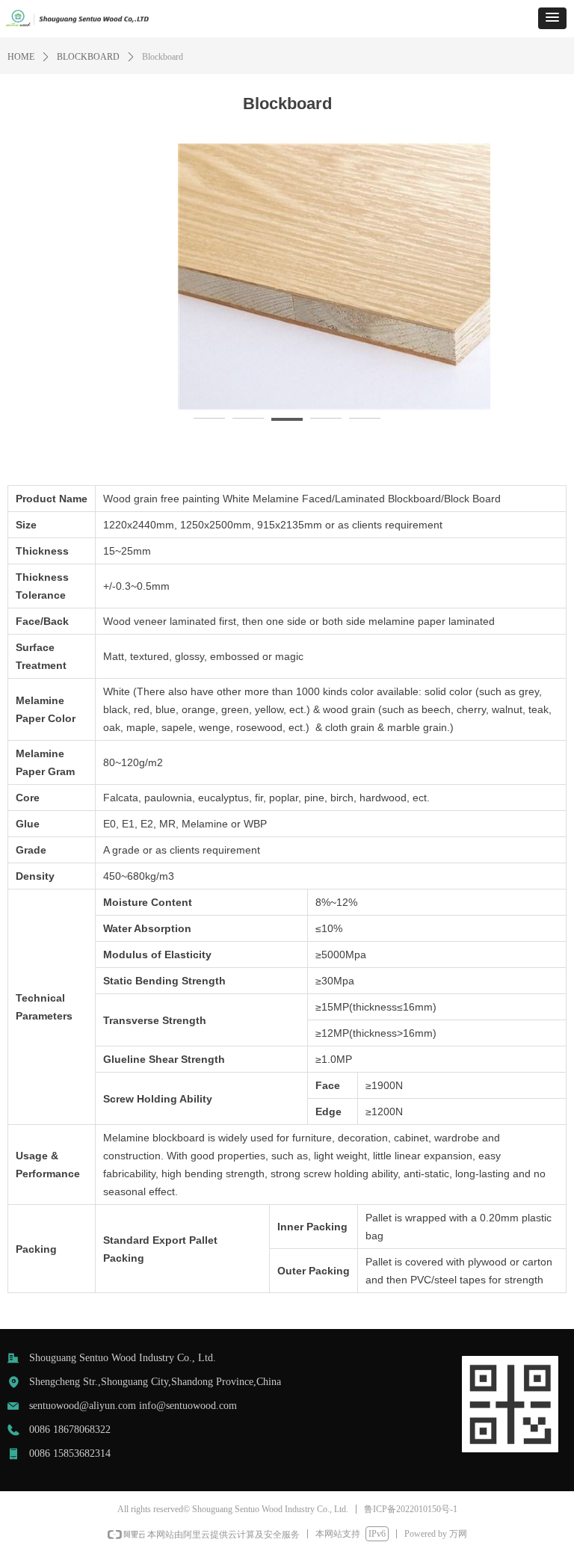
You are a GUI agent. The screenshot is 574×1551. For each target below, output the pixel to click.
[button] (552, 18)
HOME (20, 57)
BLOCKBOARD (88, 57)
